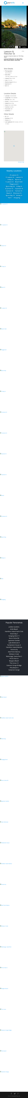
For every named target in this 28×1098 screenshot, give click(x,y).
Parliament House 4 (14, 645)
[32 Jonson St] (14, 412)
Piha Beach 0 (14, 668)
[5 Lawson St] (14, 308)
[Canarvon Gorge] (14, 1071)
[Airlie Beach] (14, 697)
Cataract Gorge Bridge (14, 665)
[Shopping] (14, 599)
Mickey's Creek (14, 654)
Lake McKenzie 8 (14, 643)
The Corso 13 (14, 663)
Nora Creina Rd (14, 638)
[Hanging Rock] (14, 759)
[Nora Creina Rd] (14, 780)
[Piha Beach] (14, 1051)
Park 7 (10, 198)
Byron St (18, 179)
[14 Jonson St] (14, 433)
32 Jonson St (9, 189)
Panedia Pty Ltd (16, 1096)
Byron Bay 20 (10, 186)
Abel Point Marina (14, 652)
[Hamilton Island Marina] (14, 863)
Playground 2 (14, 184)
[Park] (14, 578)
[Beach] (14, 495)
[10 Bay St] (14, 391)
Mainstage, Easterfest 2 (14, 656)
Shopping (17, 198)
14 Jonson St (19, 189)
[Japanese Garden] (14, 801)
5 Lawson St (9, 182)
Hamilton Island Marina (14, 647)
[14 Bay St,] (14, 266)
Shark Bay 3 (14, 634)
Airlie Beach (14, 629)
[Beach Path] (14, 329)
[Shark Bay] (14, 738)
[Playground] (14, 349)
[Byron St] (14, 287)
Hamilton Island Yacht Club (14, 631)
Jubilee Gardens (14, 627)
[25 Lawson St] (14, 204)
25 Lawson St (14, 175)
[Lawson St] (14, 245)
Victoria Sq (14, 649)
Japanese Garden (14, 640)
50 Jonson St (17, 193)
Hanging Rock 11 (14, 636)
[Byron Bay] (14, 370)
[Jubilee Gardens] (14, 676)
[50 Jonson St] (14, 516)
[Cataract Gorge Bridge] (14, 1030)
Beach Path (19, 182)
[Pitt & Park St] (14, 967)
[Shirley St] (14, 558)
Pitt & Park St (14, 658)
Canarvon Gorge (14, 670)
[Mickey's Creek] (14, 926)
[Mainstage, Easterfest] (14, 947)
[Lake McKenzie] (14, 822)
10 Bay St (19, 186)
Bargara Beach (14, 661)
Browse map (21, 162)
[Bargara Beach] (14, 988)
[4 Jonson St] (14, 453)
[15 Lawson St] (14, 225)
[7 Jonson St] (14, 474)
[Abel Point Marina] (14, 905)
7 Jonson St (18, 191)
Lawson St (19, 177)
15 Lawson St (9, 177)
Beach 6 (9, 193)
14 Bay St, (10, 179)
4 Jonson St (9, 191)
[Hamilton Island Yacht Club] (14, 718)
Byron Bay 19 (10, 195)
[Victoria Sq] (14, 884)
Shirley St (19, 195)
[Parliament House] (14, 842)
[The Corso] (14, 1009)
